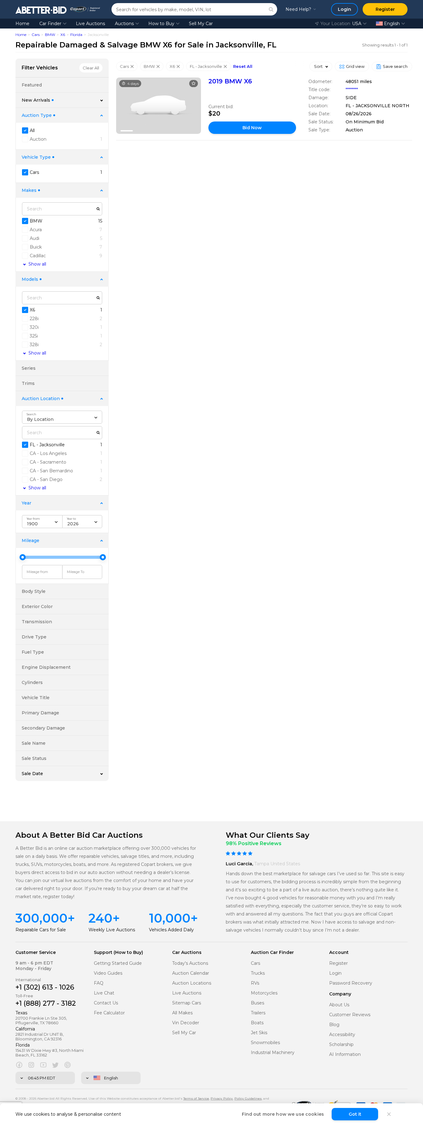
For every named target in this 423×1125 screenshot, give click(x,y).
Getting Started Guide (118, 963)
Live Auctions (90, 23)
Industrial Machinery (272, 1052)
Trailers (258, 1013)
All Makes (182, 1013)
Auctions (124, 23)
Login (335, 973)
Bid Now (252, 127)
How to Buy (161, 23)
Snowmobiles (265, 1042)
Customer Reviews (349, 1014)
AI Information (345, 1054)
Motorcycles (264, 993)
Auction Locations (191, 983)
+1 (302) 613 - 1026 (44, 987)
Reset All (242, 66)
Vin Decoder (185, 1023)
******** (352, 89)
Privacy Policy (222, 1098)
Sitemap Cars (186, 1003)
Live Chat (104, 993)
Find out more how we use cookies (283, 1114)
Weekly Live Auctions (112, 930)
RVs (255, 983)
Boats (257, 1023)
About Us (339, 1005)
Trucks (258, 973)
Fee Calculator (109, 1013)
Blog (334, 1024)
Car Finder (50, 23)
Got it (355, 1114)
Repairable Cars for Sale (40, 930)
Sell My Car (201, 23)
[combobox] (62, 417)
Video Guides (108, 973)
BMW (50, 34)
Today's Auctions (190, 963)
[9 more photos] (158, 105)
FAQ (98, 983)
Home (22, 23)
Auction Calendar (190, 973)
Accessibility (342, 1034)
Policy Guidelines (248, 1098)
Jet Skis (259, 1032)
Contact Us (106, 1003)
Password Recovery (350, 983)
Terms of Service (196, 1098)
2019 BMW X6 (230, 81)
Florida (76, 34)
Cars (36, 34)
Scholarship (341, 1044)
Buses (257, 1003)
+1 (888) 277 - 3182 (45, 1003)
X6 (62, 34)
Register (338, 963)
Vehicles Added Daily (171, 930)
